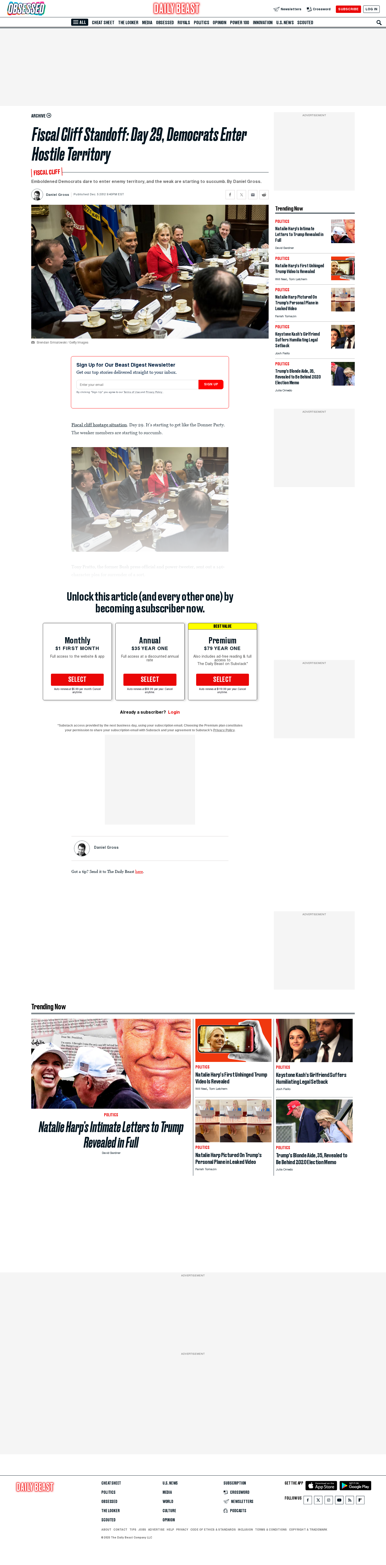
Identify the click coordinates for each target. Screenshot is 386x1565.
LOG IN (371, 9)
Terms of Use (132, 392)
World (168, 1502)
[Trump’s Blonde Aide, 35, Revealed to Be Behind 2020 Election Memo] (343, 384)
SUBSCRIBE (348, 9)
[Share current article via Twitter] (241, 194)
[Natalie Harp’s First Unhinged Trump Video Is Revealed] (343, 279)
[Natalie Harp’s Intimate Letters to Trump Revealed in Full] (343, 241)
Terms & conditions (271, 1529)
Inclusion (245, 1529)
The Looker (128, 22)
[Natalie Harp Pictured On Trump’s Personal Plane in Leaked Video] (343, 310)
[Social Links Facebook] (308, 1501)
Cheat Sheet (103, 22)
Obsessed (165, 22)
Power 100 (239, 22)
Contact (120, 1529)
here (139, 871)
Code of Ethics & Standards (213, 1529)
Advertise (156, 1529)
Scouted (305, 22)
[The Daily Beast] (177, 9)
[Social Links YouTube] (339, 1501)
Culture (169, 1511)
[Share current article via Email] (252, 194)
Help (170, 1529)
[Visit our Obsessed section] (43, 9)
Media (147, 22)
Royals (184, 22)
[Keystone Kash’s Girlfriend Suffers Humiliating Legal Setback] (343, 347)
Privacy (182, 1529)
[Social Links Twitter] (318, 1501)
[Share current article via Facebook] (230, 194)
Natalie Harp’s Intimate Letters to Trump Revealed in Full (111, 1135)
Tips (132, 1529)
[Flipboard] (360, 1501)
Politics (201, 22)
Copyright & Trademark (308, 1529)
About (106, 1529)
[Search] (379, 22)
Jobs (142, 1529)
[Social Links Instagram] (329, 1501)
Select (77, 679)
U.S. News (285, 22)
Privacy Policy (154, 392)
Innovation (263, 22)
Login (174, 712)
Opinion (219, 22)
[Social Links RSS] (350, 1501)
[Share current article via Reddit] (264, 194)
